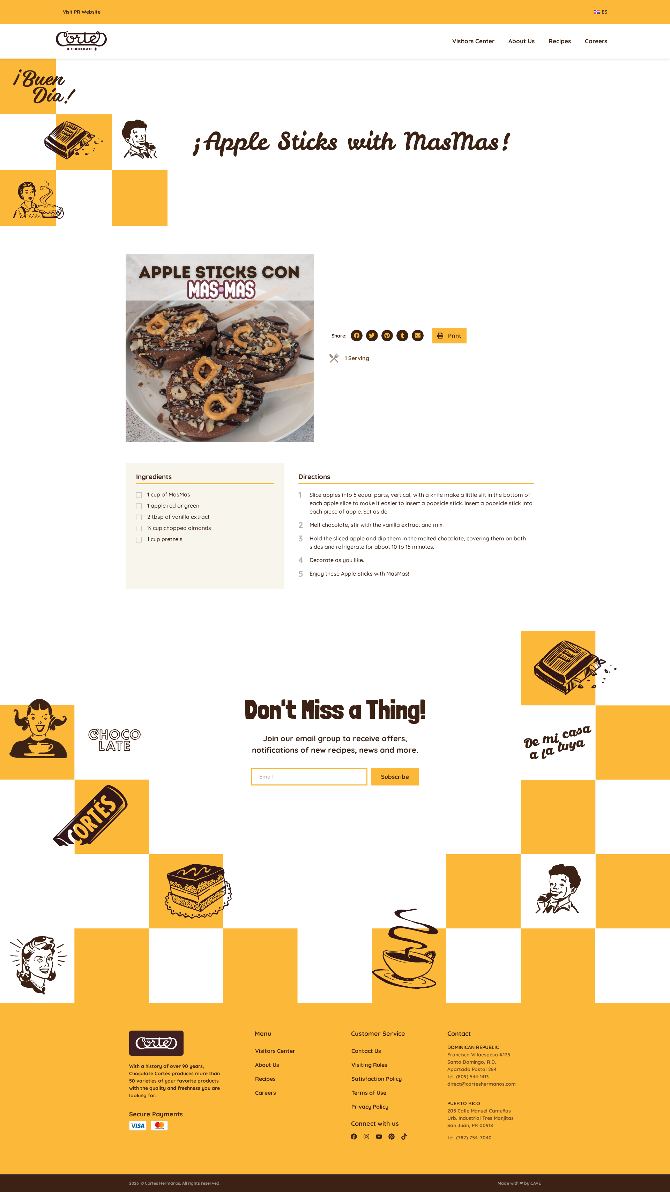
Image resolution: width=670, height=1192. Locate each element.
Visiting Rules (369, 1064)
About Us (521, 41)
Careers (596, 41)
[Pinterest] (391, 1136)
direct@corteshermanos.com (481, 1084)
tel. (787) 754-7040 (469, 1137)
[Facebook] (354, 1136)
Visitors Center (473, 41)
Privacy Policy (369, 1106)
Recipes (560, 41)
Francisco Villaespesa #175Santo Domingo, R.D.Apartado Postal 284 (478, 1061)
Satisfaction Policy (376, 1078)
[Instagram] (366, 1136)
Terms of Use (368, 1092)
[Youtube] (379, 1136)
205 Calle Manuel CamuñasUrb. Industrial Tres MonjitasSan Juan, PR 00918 (480, 1118)
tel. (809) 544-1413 (468, 1076)
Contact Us (366, 1050)
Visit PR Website (81, 12)
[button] (357, 336)
